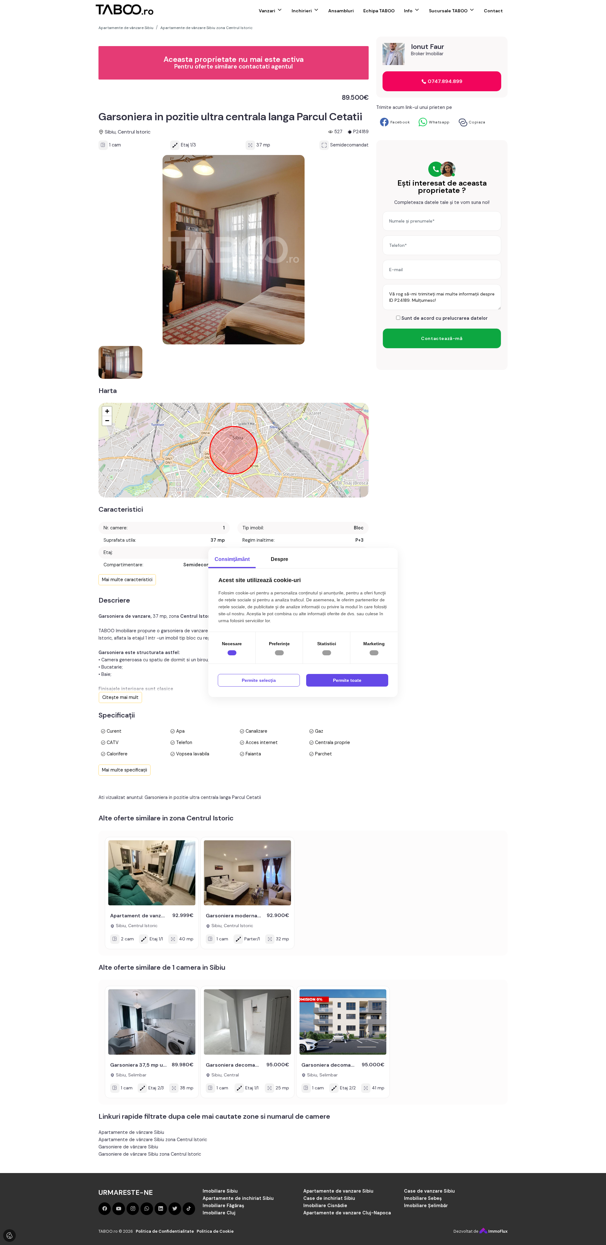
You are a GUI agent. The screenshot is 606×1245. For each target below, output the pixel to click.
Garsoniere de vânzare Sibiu (128, 1147)
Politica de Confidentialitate (165, 1231)
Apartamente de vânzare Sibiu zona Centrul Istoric (152, 1139)
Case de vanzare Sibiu (429, 1191)
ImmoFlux (497, 1231)
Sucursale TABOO (448, 11)
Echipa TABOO (379, 11)
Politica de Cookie (215, 1231)
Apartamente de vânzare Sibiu (131, 1132)
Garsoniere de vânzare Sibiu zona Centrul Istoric (149, 1154)
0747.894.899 (444, 81)
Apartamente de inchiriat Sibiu (238, 1198)
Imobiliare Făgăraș (223, 1205)
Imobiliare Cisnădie (325, 1205)
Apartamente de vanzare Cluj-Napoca (347, 1213)
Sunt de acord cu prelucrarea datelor (444, 318)
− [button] (107, 421)
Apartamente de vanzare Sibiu (338, 1191)
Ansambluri (341, 11)
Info (408, 11)
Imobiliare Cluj (219, 1213)
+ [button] (107, 411)
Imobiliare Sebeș (423, 1198)
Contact (493, 11)
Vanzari (267, 11)
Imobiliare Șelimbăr (426, 1205)
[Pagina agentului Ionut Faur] (394, 54)
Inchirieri (302, 11)
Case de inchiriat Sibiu (329, 1198)
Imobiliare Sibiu (220, 1191)
